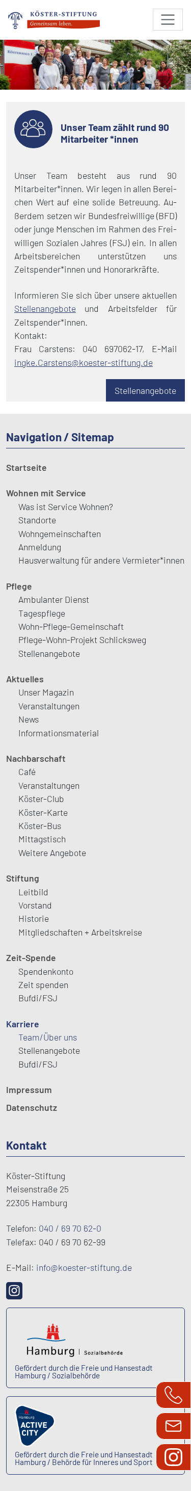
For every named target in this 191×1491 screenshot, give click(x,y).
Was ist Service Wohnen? (65, 506)
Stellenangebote (45, 308)
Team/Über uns (47, 1037)
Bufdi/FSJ (38, 997)
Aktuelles (25, 678)
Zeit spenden (43, 984)
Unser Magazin (46, 692)
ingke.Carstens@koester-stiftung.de (83, 362)
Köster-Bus (39, 825)
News (28, 719)
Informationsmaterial (58, 732)
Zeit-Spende (31, 957)
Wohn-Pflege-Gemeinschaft (71, 626)
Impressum (29, 1089)
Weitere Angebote (52, 852)
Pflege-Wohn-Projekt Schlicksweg (82, 639)
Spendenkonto (45, 971)
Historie (33, 918)
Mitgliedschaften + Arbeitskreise (80, 932)
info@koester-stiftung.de (84, 1267)
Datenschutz (31, 1107)
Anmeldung (39, 546)
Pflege (19, 586)
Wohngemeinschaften (59, 533)
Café (27, 771)
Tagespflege (41, 613)
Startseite (26, 467)
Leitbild (33, 891)
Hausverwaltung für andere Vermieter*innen (101, 560)
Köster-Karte (43, 812)
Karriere (22, 1023)
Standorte (37, 519)
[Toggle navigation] (168, 20)
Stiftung (22, 878)
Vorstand (35, 905)
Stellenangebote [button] (145, 390)
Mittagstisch (42, 838)
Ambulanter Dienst (53, 599)
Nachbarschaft (36, 758)
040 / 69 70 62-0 (70, 1228)
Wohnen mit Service (46, 492)
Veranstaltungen (48, 705)
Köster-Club (41, 798)
